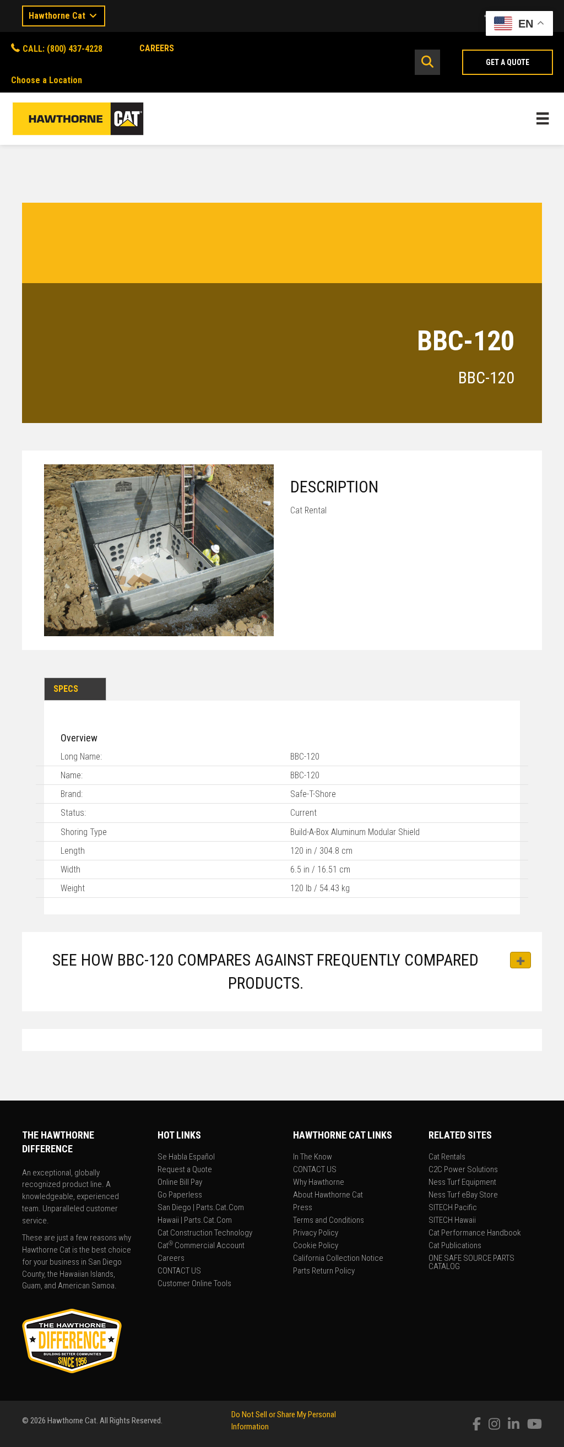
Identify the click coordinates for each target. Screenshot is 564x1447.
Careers (171, 1258)
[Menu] (542, 118)
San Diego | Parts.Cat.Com (201, 1208)
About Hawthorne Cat (328, 1195)
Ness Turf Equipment (462, 1182)
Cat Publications (455, 1246)
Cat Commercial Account (201, 1246)
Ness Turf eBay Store (463, 1195)
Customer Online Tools (194, 1284)
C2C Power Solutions (463, 1170)
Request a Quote (185, 1170)
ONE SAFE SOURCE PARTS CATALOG (471, 1262)
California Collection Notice (338, 1258)
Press (302, 1208)
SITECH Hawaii (452, 1220)
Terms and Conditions (328, 1220)
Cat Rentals (447, 1157)
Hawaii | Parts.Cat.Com (195, 1220)
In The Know (312, 1157)
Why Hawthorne (318, 1182)
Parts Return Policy (324, 1271)
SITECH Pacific (453, 1208)
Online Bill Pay (180, 1182)
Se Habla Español (186, 1157)
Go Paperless (180, 1195)
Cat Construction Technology (205, 1233)
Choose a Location (46, 80)
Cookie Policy (315, 1246)
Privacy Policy (315, 1233)
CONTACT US (179, 1271)
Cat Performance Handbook (475, 1233)
